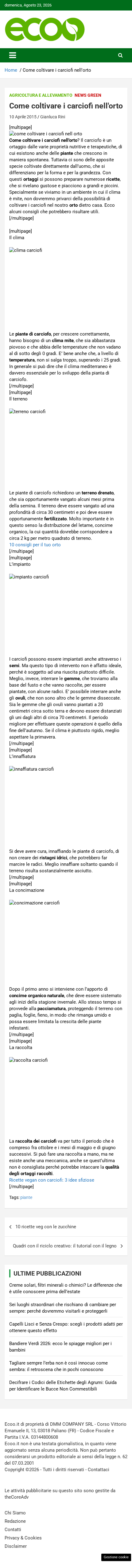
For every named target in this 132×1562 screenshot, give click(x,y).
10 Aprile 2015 (23, 116)
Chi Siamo (15, 1513)
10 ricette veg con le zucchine (45, 1227)
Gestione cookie (116, 1557)
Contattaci (98, 1469)
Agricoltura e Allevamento (40, 95)
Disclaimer (16, 1546)
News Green (88, 95)
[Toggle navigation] (13, 55)
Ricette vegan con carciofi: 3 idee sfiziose (51, 1180)
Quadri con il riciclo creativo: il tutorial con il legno (65, 1246)
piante (26, 1197)
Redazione (15, 1521)
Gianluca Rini (52, 116)
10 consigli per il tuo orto (35, 545)
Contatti (13, 1529)
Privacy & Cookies (23, 1538)
